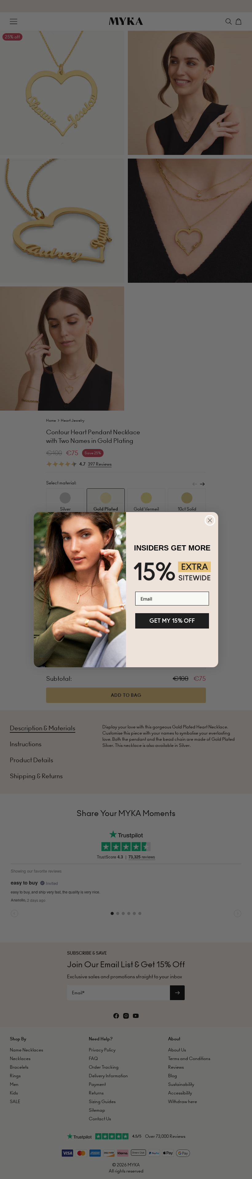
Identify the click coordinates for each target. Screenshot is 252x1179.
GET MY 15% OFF (172, 620)
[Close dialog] (210, 520)
